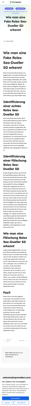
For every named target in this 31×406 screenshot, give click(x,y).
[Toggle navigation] (3, 2)
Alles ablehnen (21, 403)
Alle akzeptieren (15, 398)
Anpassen (7, 403)
